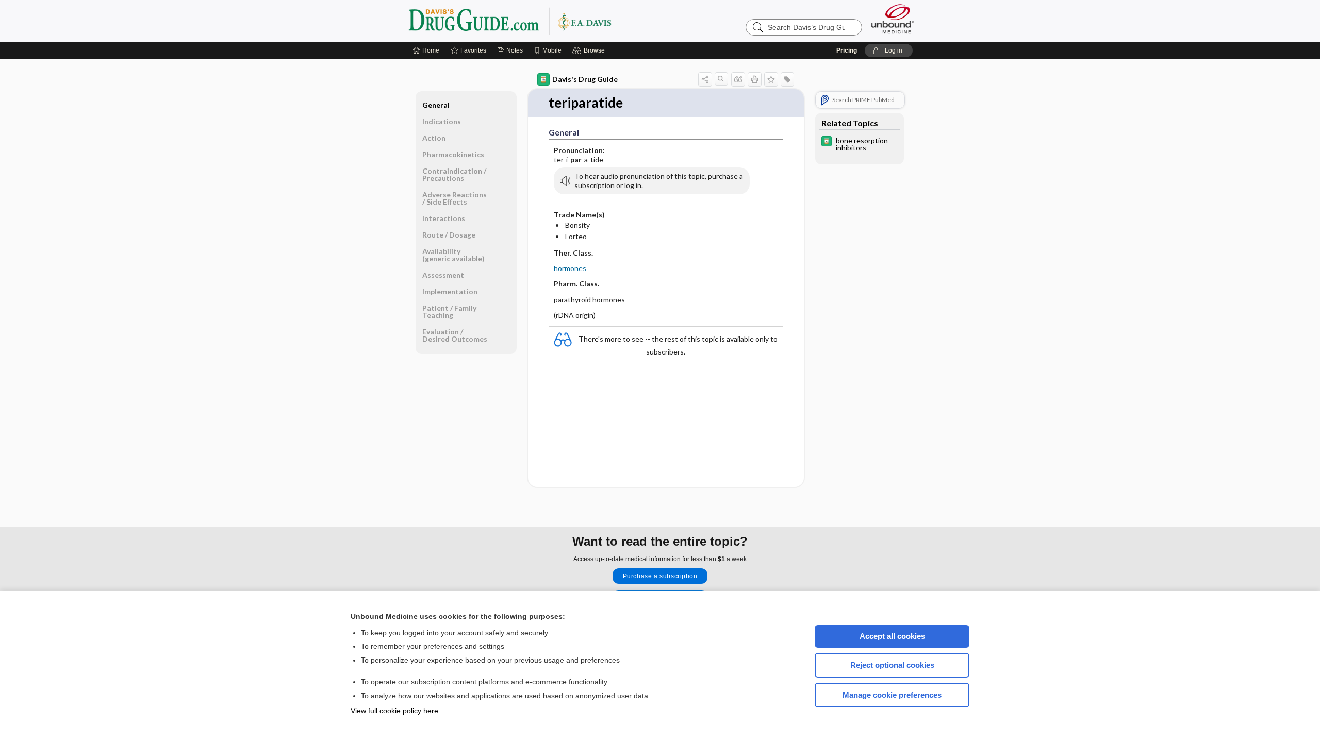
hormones (570, 268)
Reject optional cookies (892, 665)
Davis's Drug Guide (585, 79)
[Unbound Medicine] (892, 19)
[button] (590, 50)
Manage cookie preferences (892, 694)
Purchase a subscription (660, 576)
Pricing (846, 50)
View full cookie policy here (394, 710)
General (436, 104)
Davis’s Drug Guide (536, 20)
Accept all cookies (892, 636)
